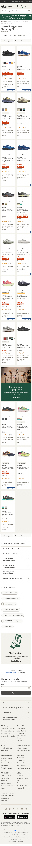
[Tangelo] (12, 63)
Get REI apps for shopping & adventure (16, 813)
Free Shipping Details (23, 750)
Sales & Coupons (22, 748)
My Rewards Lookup (7, 731)
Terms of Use (7, 830)
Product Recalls (8, 837)
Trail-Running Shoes (10, 604)
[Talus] (7, 338)
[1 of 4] (7, 60)
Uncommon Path (22, 765)
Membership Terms (16, 839)
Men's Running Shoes (6, 23)
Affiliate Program (6, 783)
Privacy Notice (8, 832)
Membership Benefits (8, 736)
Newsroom (20, 783)
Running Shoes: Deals (11, 592)
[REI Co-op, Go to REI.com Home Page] (3, 6)
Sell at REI (4, 780)
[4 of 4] (9, 60)
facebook (14, 808)
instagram (5, 808)
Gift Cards (4, 750)
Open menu (29, 6)
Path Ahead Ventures (23, 768)
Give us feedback (11, 672)
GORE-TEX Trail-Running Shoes (13, 621)
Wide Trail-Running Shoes (12, 609)
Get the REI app (16, 661)
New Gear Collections (8, 763)
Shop (10, 6)
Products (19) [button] (6, 35)
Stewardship (21, 788)
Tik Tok (9, 808)
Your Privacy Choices (22, 830)
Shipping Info (21, 740)
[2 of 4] (23, 60)
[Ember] (4, 338)
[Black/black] (6, 419)
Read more (16, 397)
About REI (20, 775)
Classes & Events (22, 763)
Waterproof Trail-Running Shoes (14, 615)
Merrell (3, 21)
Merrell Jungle (8, 626)
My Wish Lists (5, 733)
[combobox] (16, 11)
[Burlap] (18, 109)
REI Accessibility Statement (16, 841)
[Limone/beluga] (21, 419)
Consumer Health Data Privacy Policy (16, 834)
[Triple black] (4, 63)
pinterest (18, 808)
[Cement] (3, 109)
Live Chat (4, 800)
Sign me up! (16, 693)
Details (25, 681)
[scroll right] (14, 62)
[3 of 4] (8, 60)
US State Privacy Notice (21, 832)
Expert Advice (21, 760)
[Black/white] (10, 338)
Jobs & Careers (6, 775)
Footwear (8, 21)
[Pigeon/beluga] (18, 204)
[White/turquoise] (21, 204)
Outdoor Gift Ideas (7, 748)
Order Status (21, 728)
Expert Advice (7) (19, 35)
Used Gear (4, 765)
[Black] (21, 109)
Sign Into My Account (8, 728)
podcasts (26, 808)
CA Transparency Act (22, 837)
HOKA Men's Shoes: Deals (12, 598)
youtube (22, 808)
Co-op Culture (5, 778)
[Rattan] (6, 204)
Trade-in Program (6, 768)
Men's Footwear (16, 21)
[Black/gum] (3, 204)
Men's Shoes (25, 21)
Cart (25, 6)
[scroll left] (2, 62)
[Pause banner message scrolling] (30, 16)
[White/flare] (7, 63)
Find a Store (5, 798)
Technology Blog (22, 785)
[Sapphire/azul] (10, 63)
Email (2, 684)
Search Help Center (7, 795)
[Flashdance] (24, 109)
